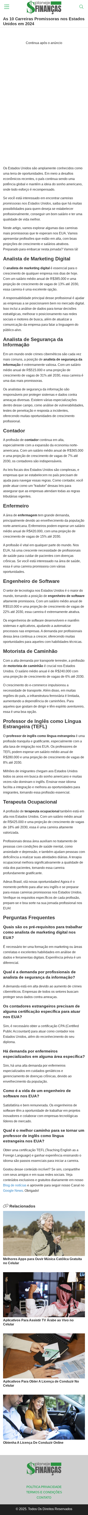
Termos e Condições (44, 1492)
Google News (13, 1190)
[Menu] (6, 7)
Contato (44, 1497)
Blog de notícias (14, 1185)
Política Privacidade (44, 1487)
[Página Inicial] (44, 7)
